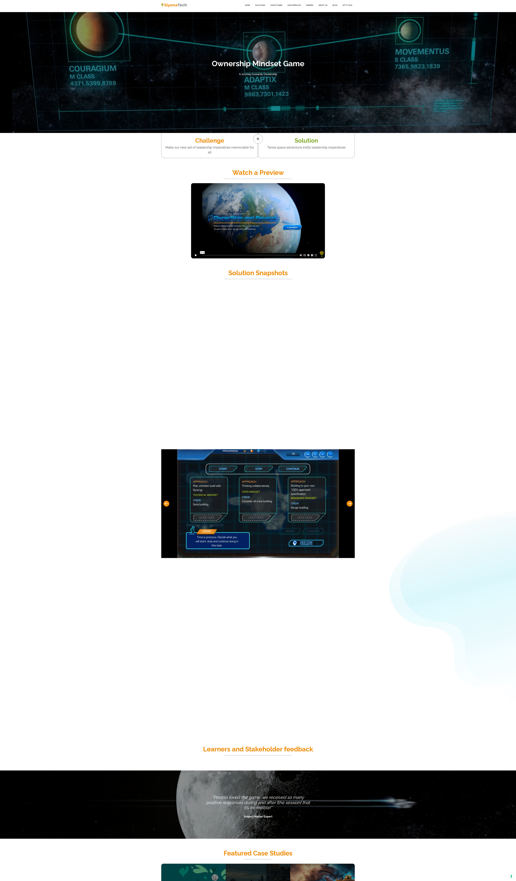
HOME (247, 5)
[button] (166, 503)
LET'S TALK (347, 5)
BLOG (335, 5)
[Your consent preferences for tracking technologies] (511, 876)
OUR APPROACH (294, 5)
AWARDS (309, 5)
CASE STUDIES (276, 5)
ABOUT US (322, 5)
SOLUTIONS (260, 5)
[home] (174, 5)
